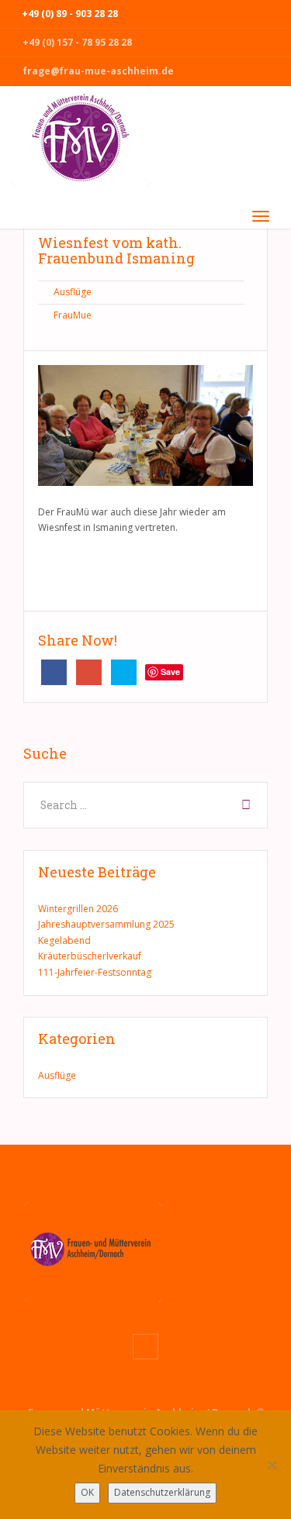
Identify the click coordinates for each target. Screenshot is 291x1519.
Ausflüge (73, 291)
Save (170, 671)
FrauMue (73, 315)
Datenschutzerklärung (162, 1492)
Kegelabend (64, 940)
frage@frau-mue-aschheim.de (98, 71)
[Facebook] (145, 1346)
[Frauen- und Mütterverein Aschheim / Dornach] (81, 142)
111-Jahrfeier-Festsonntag (94, 972)
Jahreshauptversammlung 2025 (106, 924)
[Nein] (271, 1464)
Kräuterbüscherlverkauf (89, 956)
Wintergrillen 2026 (78, 908)
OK (87, 1492)
